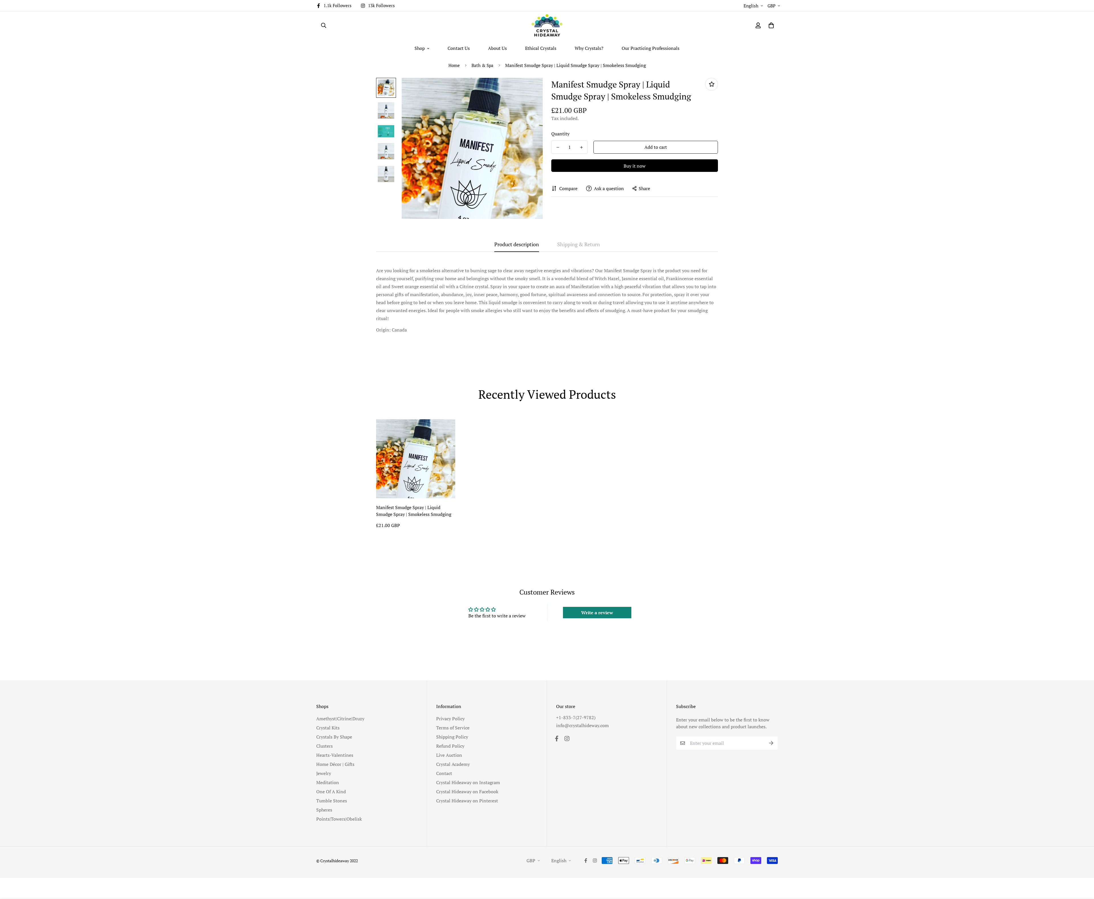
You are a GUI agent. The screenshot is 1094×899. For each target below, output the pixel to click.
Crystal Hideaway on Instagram (468, 782)
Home (454, 65)
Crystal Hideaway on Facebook (467, 791)
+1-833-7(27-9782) (575, 717)
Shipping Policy (452, 737)
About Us (497, 48)
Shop (420, 48)
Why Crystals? (589, 48)
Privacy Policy (450, 718)
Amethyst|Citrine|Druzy (340, 718)
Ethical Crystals (540, 48)
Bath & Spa (482, 65)
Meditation (327, 782)
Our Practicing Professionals (650, 48)
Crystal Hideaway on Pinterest (467, 801)
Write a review (597, 612)
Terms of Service (453, 728)
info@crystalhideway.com (582, 725)
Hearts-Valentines (334, 755)
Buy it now (635, 166)
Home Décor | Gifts (335, 764)
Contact (444, 773)
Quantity (560, 134)
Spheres (324, 810)
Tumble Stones (331, 801)
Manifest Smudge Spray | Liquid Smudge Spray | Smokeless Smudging (413, 510)
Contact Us (459, 48)
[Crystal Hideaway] (547, 25)
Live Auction (449, 755)
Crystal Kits (328, 728)
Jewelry (323, 773)
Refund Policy (450, 746)
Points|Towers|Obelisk (339, 819)
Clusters (324, 746)
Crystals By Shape (334, 737)
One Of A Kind (331, 791)
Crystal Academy (453, 764)
